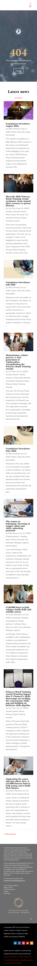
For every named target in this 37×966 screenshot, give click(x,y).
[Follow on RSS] (31, 943)
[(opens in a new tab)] (18, 110)
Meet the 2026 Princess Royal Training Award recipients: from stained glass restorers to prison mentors (18, 201)
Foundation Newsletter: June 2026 (18, 450)
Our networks (25, 627)
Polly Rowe (13, 533)
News (14, 132)
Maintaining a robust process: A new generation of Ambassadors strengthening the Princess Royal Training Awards (18, 362)
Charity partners (12, 536)
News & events (24, 132)
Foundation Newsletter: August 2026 (18, 125)
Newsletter (10, 135)
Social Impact (11, 546)
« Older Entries (10, 834)
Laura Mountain (14, 614)
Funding (23, 536)
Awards (9, 211)
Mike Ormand (14, 129)
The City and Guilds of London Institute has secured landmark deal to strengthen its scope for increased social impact (18, 960)
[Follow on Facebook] (19, 943)
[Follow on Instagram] (23, 943)
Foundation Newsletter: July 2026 (18, 283)
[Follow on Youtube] (27, 943)
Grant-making (17, 794)
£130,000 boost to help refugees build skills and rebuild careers (18, 610)
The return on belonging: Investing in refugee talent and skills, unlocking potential (18, 526)
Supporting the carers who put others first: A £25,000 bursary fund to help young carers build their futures (18, 783)
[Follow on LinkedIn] (15, 943)
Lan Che (11, 208)
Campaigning (11, 621)
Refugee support (21, 542)
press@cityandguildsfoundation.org (14, 880)
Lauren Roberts (14, 791)
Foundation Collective (15, 381)
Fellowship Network (22, 378)
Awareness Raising (20, 618)
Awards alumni (19, 211)
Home (18, 70)
